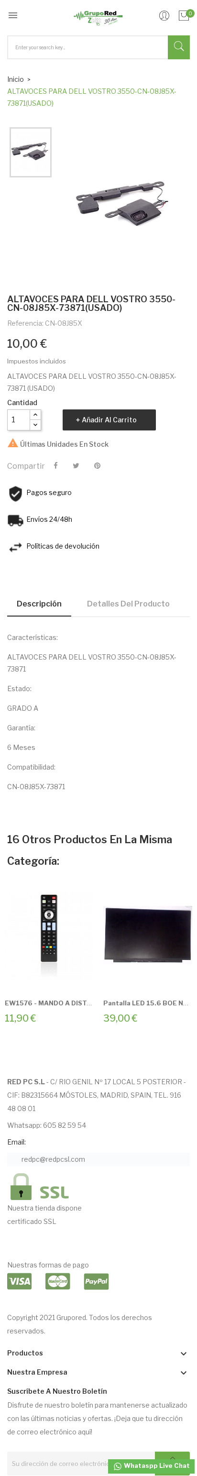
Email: (16, 1142)
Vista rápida (60, 977)
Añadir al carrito (109, 420)
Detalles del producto (128, 603)
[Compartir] (56, 466)
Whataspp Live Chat (156, 1465)
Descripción (39, 603)
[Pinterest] (97, 466)
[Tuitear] (76, 466)
